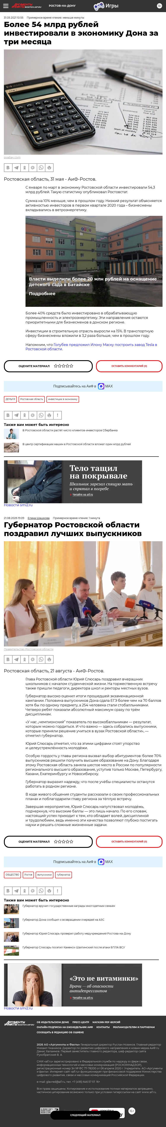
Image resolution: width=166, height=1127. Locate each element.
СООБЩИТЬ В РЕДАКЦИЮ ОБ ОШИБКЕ (60, 1032)
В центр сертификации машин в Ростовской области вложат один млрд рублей (76, 444)
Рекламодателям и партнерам (134, 1027)
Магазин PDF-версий (106, 1022)
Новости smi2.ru (18, 505)
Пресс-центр (80, 1022)
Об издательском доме (53, 1022)
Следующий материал (85, 1115)
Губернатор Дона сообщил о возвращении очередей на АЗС (63, 919)
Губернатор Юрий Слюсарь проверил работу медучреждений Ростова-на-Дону (76, 933)
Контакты (103, 1027)
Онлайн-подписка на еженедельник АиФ (65, 1027)
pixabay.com (12, 157)
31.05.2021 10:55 (13, 17)
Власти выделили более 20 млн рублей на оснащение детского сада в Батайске (93, 281)
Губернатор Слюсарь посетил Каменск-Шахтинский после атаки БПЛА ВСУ (73, 947)
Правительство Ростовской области (28, 649)
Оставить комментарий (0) (129, 366)
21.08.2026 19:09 (14, 518)
